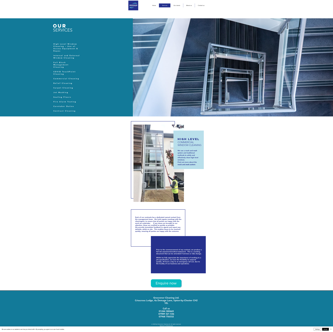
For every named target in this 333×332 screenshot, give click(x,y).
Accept (325, 329)
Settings (317, 329)
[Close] (331, 329)
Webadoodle (169, 326)
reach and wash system (186, 164)
